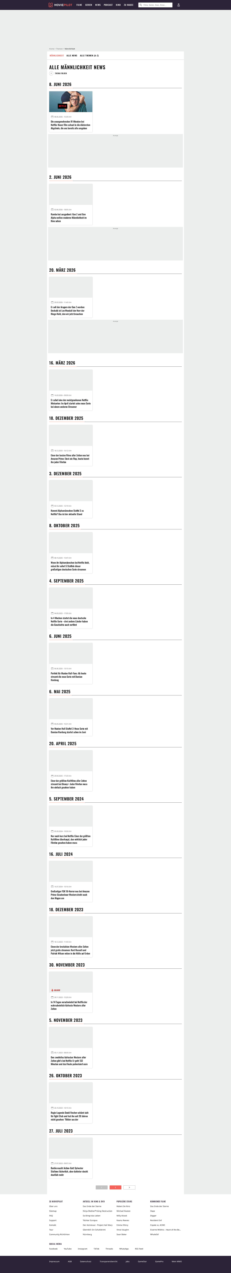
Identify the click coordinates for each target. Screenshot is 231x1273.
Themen (59, 49)
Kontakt (52, 1225)
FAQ (51, 1215)
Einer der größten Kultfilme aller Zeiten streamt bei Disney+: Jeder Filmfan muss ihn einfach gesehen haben (69, 784)
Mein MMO (177, 1261)
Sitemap (53, 1211)
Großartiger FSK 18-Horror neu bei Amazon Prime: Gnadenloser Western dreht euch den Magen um (70, 895)
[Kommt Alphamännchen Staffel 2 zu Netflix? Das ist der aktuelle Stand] (70, 490)
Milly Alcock (122, 1215)
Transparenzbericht (108, 1261)
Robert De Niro (123, 1206)
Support (52, 1220)
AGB (70, 1261)
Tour (51, 1229)
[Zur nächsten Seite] (129, 1187)
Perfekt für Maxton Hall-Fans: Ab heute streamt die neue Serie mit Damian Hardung (68, 677)
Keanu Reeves (123, 1220)
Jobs (128, 1261)
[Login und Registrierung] (178, 5)
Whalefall (154, 1234)
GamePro (159, 1261)
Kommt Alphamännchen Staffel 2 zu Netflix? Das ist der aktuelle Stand (67, 512)
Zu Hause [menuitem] (128, 4)
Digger (153, 1215)
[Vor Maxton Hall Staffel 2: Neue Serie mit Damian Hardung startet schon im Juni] (70, 709)
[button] (59, 73)
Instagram (82, 1248)
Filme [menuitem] (79, 4)
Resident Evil (156, 1220)
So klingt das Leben (91, 1215)
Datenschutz (85, 1261)
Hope (152, 1211)
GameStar (142, 1261)
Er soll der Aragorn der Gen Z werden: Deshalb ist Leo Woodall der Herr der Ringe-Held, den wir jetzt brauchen (68, 310)
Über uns (53, 1206)
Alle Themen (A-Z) (89, 55)
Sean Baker (122, 1234)
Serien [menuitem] (88, 4)
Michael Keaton (123, 1211)
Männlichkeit (57, 55)
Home (51, 49)
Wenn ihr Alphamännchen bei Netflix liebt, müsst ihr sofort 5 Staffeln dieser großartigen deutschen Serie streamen (70, 566)
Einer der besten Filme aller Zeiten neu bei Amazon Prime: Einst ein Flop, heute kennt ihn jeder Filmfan (70, 459)
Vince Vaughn (123, 1229)
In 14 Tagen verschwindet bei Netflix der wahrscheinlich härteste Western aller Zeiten (69, 1005)
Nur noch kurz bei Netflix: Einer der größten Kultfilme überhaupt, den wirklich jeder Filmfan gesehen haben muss (71, 839)
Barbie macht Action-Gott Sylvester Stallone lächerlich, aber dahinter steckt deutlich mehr (69, 1171)
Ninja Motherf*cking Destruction (97, 1211)
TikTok (96, 1248)
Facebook (53, 1248)
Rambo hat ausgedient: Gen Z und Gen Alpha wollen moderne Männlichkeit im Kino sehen (68, 218)
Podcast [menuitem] (108, 4)
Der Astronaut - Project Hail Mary (97, 1225)
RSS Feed (139, 1248)
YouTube (68, 1248)
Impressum (54, 1261)
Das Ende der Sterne (92, 1206)
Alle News (72, 55)
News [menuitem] (98, 4)
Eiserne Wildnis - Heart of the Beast (166, 1229)
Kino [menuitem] (118, 4)
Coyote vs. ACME (157, 1225)
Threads (109, 1248)
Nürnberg (87, 1234)
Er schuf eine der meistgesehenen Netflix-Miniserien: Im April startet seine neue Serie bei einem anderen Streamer (71, 403)
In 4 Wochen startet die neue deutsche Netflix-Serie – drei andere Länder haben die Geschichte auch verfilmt (69, 621)
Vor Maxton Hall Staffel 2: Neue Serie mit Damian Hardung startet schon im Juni (69, 730)
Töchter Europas (90, 1220)
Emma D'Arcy (122, 1225)
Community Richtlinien (59, 1234)
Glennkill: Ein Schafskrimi (94, 1229)
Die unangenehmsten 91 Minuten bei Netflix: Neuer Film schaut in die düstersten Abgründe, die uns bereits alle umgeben (70, 125)
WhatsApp (124, 1248)
